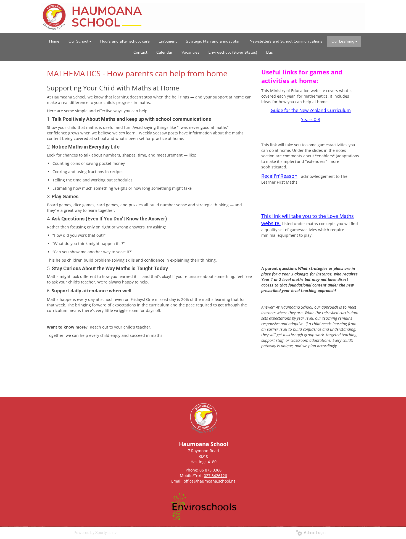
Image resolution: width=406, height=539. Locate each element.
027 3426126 (215, 475)
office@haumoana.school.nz (210, 481)
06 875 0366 (210, 470)
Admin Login (314, 532)
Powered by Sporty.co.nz (95, 532)
